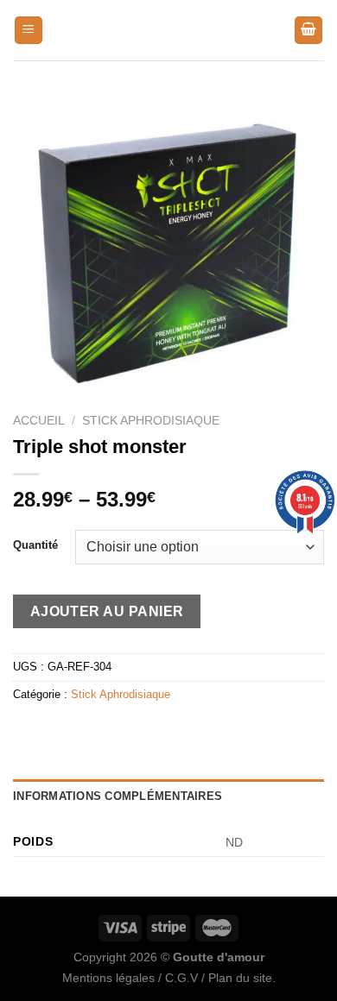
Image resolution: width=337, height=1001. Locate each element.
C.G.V (181, 978)
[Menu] (28, 30)
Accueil (39, 420)
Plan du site (240, 978)
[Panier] (308, 30)
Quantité (35, 545)
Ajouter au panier (107, 611)
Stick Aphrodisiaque (150, 420)
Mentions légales (108, 978)
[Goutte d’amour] (168, 30)
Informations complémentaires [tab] (117, 796)
